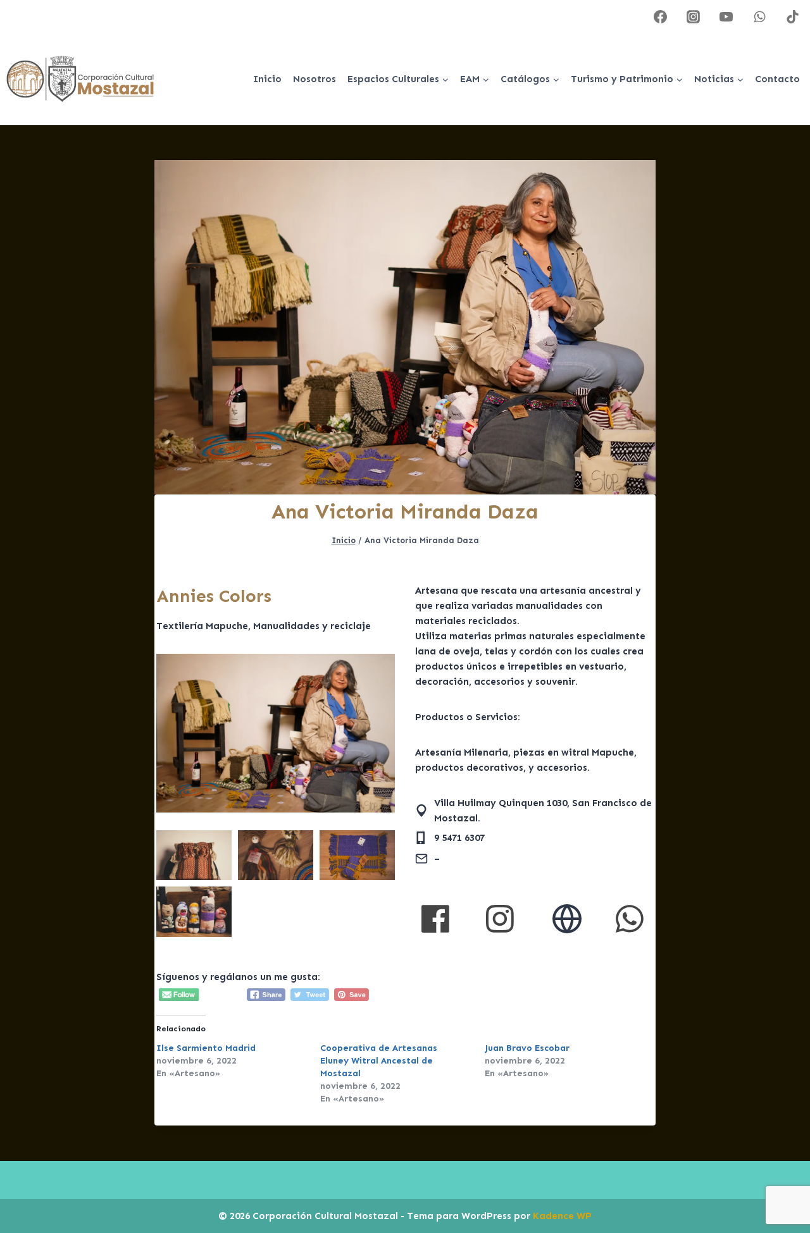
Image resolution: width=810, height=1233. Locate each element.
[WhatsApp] (759, 16)
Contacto (777, 79)
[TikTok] (792, 16)
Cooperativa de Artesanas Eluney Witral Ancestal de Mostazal (378, 1061)
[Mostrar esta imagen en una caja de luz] (275, 733)
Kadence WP (562, 1216)
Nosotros (314, 79)
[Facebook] (660, 16)
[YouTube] (726, 16)
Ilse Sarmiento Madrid (206, 1048)
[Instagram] (693, 16)
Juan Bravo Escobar (527, 1048)
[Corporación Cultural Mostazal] (80, 79)
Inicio (267, 79)
